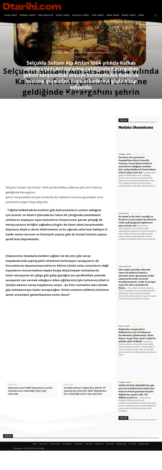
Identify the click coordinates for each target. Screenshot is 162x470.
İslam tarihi (123, 213)
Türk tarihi (89, 444)
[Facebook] (77, 104)
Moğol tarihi (124, 326)
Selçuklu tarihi (56, 53)
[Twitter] (83, 104)
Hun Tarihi (132, 444)
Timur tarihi (110, 444)
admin (69, 94)
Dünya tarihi (78, 444)
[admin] (62, 93)
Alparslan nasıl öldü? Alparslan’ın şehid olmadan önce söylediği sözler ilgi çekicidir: (30, 391)
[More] (100, 104)
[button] (155, 15)
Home (35, 444)
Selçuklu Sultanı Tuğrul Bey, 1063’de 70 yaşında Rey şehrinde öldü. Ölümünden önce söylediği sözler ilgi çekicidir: (85, 391)
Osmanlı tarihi (124, 154)
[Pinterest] (89, 104)
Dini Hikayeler (124, 266)
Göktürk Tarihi (143, 444)
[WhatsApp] (94, 104)
